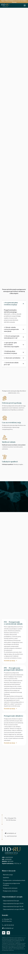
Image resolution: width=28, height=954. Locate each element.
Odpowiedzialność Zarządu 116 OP (13, 906)
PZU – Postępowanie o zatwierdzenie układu (13, 623)
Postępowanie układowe (13, 716)
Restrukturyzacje (8, 874)
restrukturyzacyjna (16, 97)
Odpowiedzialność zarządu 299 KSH (13, 909)
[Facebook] (3, 932)
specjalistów (5, 575)
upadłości (21, 61)
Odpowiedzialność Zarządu (11, 900)
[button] (25, 5)
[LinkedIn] (8, 932)
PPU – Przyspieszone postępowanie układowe (13, 669)
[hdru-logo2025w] (5, 5)
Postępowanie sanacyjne (10, 888)
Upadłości (6, 877)
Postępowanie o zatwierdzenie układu (14, 880)
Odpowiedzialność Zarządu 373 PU (13, 903)
